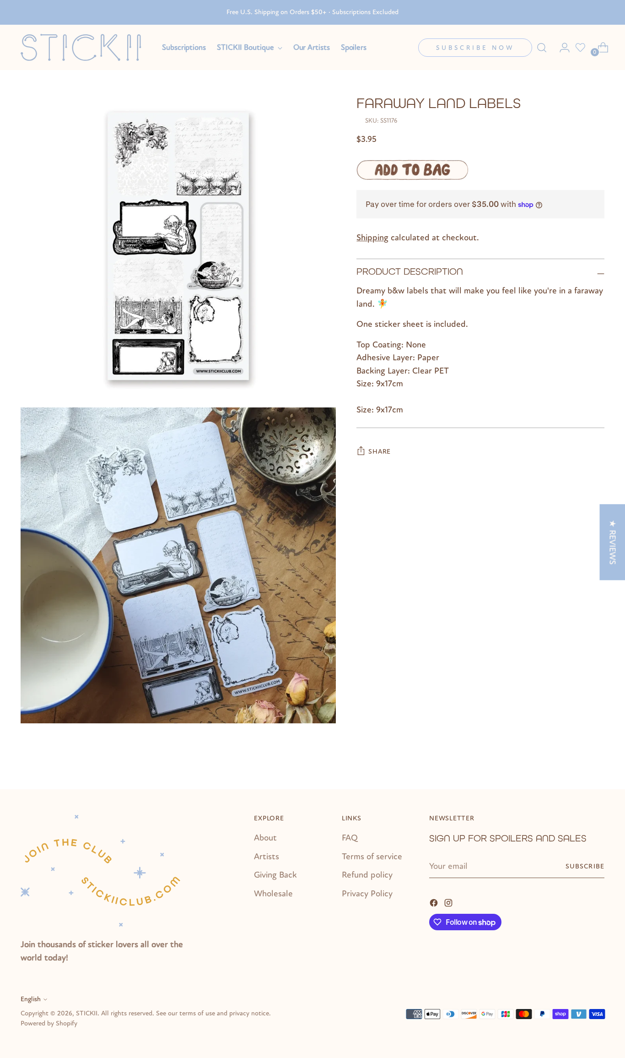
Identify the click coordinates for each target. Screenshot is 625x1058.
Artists (266, 857)
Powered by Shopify (49, 1023)
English (31, 999)
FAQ (350, 838)
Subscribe (585, 866)
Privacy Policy (367, 894)
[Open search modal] (542, 47)
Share (379, 452)
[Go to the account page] (561, 47)
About (265, 838)
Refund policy (367, 875)
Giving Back (275, 875)
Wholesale (273, 894)
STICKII (86, 1013)
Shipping (372, 238)
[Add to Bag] (412, 170)
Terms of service (372, 857)
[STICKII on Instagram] (449, 902)
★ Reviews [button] (612, 542)
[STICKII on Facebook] (434, 902)
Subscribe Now (475, 48)
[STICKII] (85, 47)
